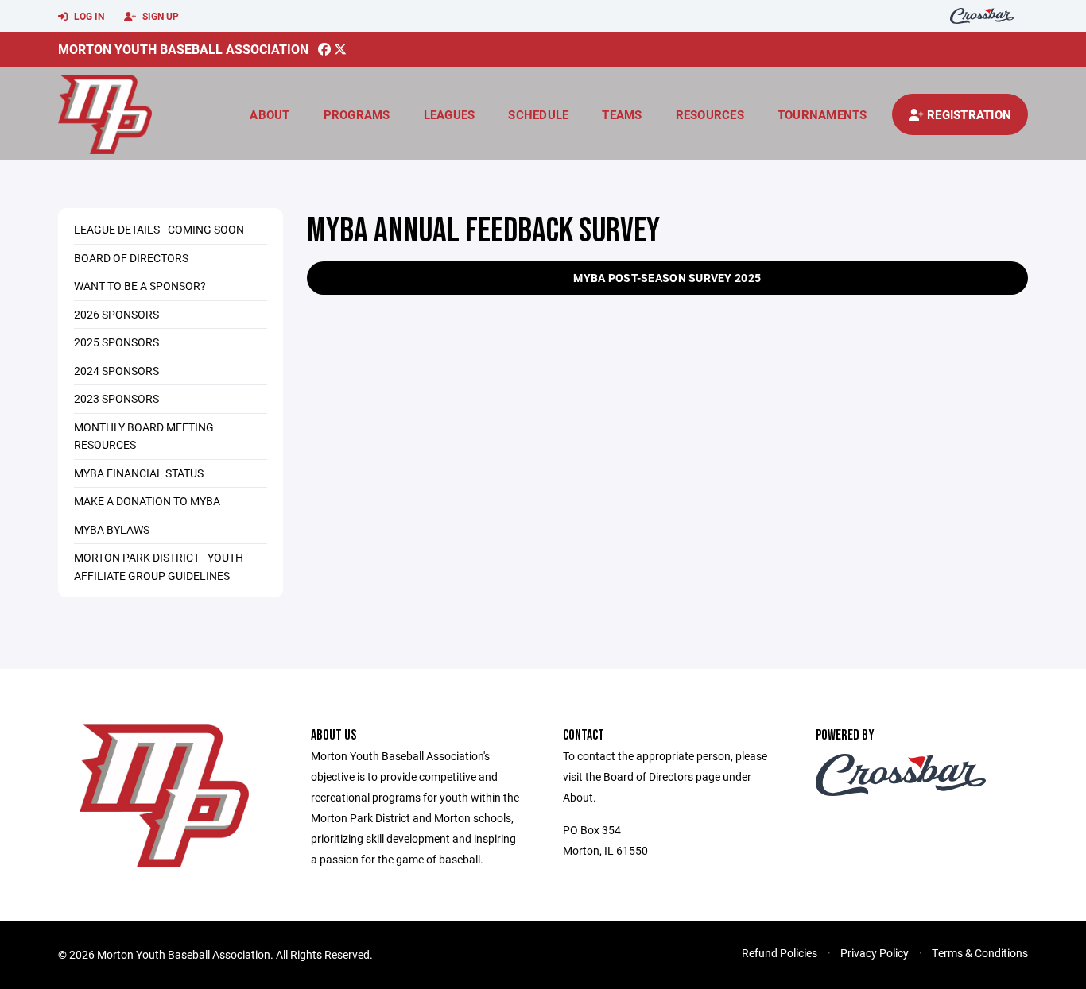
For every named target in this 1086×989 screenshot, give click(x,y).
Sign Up (159, 16)
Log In (88, 16)
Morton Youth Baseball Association (183, 49)
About (269, 114)
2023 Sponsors (116, 398)
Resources (710, 114)
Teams (622, 114)
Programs (357, 114)
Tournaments (822, 114)
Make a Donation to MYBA (147, 500)
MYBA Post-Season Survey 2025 (667, 277)
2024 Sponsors (116, 370)
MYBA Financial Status (139, 473)
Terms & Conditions (980, 952)
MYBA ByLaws (111, 529)
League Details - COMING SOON (159, 229)
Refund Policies (779, 952)
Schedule (538, 114)
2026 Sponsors (116, 314)
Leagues (449, 114)
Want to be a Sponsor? (140, 285)
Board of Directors (131, 257)
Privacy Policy (874, 952)
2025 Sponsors (116, 342)
